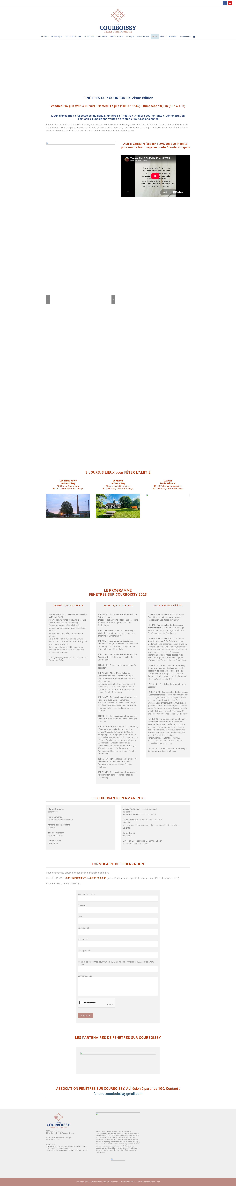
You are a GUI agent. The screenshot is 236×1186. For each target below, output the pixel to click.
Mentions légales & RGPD (146, 1182)
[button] (48, 299)
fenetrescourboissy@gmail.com (117, 1094)
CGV (158, 1182)
